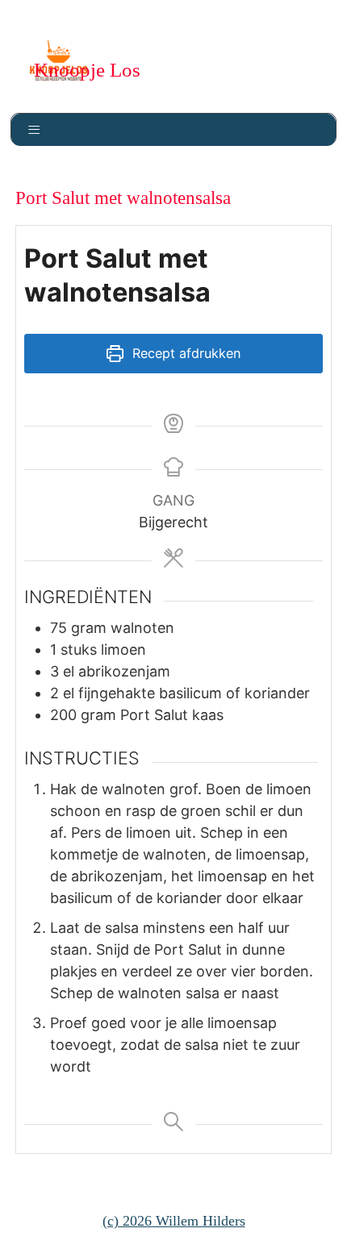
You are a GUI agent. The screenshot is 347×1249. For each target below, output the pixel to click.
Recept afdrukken (184, 353)
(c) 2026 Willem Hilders (173, 1221)
